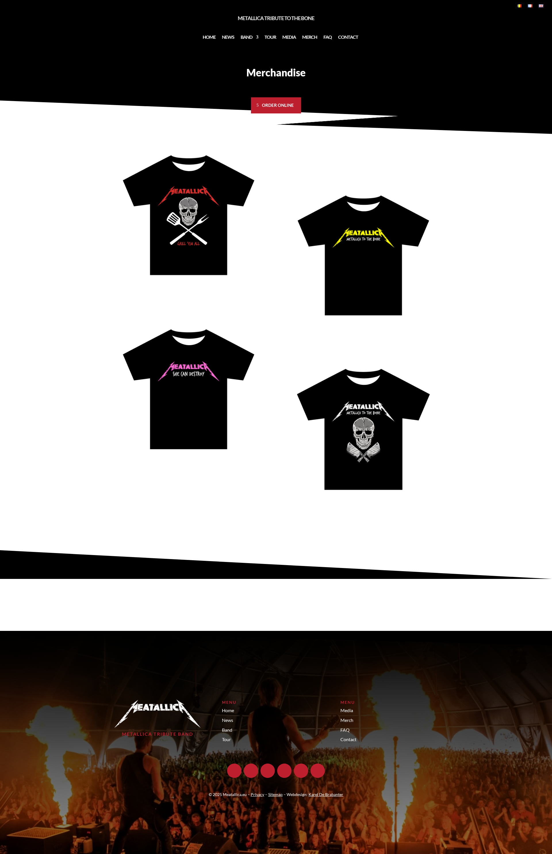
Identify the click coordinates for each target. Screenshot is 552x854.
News (228, 37)
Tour (270, 37)
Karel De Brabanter (325, 794)
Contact (348, 37)
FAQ (327, 37)
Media (289, 37)
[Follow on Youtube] (284, 771)
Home (209, 37)
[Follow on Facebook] (234, 771)
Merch (309, 37)
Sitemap (275, 794)
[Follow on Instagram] (251, 771)
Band (246, 37)
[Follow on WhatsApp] (317, 771)
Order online (278, 105)
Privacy (257, 794)
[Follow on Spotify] (301, 771)
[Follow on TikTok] (267, 771)
